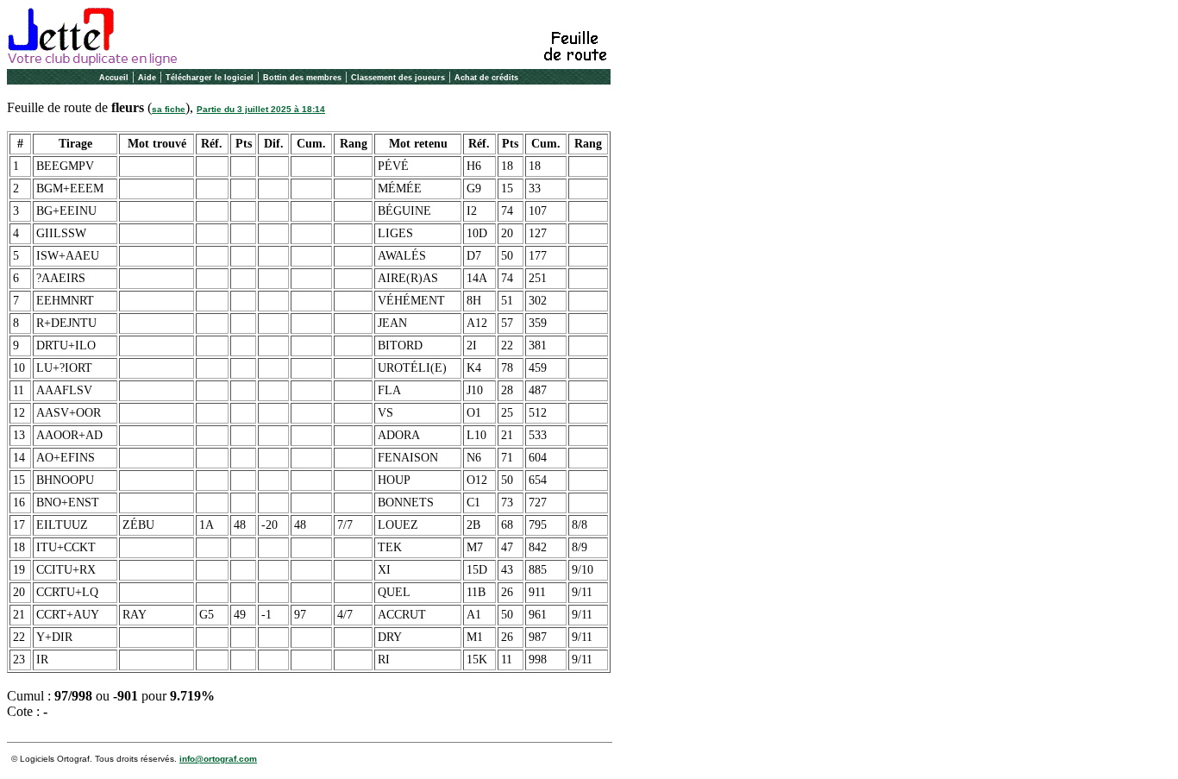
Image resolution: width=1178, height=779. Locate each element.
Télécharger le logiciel (210, 77)
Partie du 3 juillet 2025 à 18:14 (261, 109)
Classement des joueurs (398, 77)
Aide (147, 77)
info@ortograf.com (218, 758)
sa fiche (168, 109)
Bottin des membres (302, 77)
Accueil (113, 77)
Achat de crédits (486, 77)
